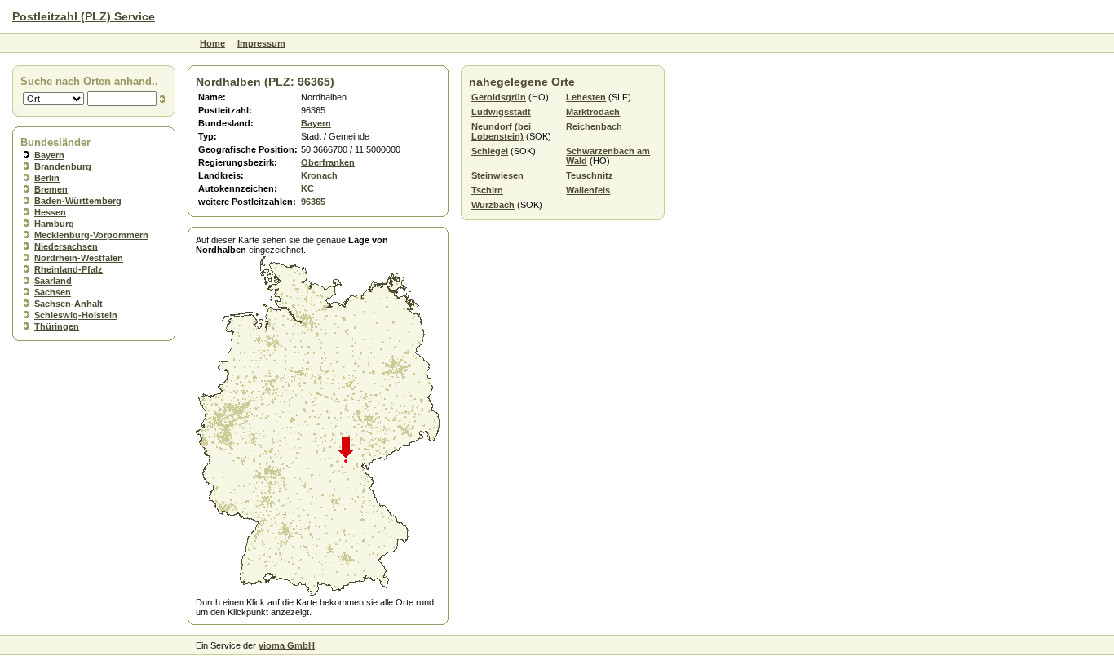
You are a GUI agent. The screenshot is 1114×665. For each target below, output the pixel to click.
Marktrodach (593, 112)
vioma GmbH (287, 645)
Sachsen (52, 292)
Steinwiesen (497, 175)
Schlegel (489, 151)
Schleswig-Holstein (75, 315)
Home (212, 43)
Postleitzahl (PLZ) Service (83, 16)
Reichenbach (594, 126)
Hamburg (54, 223)
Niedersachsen (66, 246)
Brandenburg (62, 166)
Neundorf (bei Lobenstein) (501, 131)
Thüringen (56, 326)
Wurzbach (493, 205)
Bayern (49, 155)
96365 (313, 201)
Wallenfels (588, 190)
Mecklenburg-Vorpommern (91, 235)
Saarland (53, 281)
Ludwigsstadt (501, 112)
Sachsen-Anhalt (68, 303)
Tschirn (487, 190)
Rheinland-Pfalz (68, 269)
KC (307, 188)
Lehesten (586, 97)
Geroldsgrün (498, 97)
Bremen (51, 189)
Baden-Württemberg (78, 201)
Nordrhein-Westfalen (78, 258)
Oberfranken (328, 162)
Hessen (50, 212)
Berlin (47, 178)
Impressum (261, 43)
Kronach (319, 175)
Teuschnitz (589, 175)
